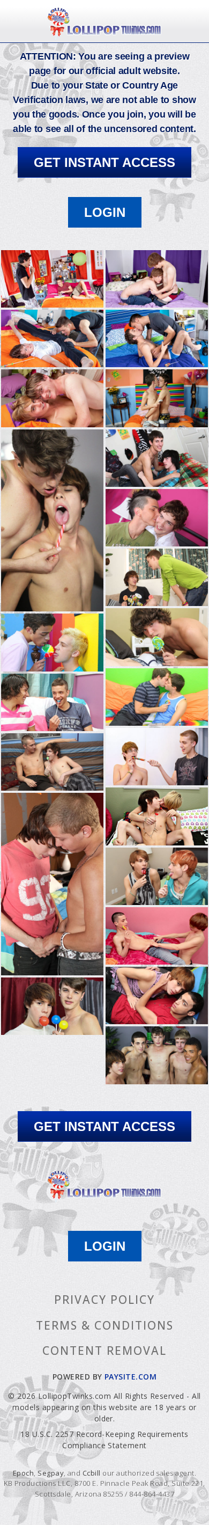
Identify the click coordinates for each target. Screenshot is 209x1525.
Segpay (51, 1473)
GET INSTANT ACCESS (104, 162)
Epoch (23, 1473)
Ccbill (92, 1473)
